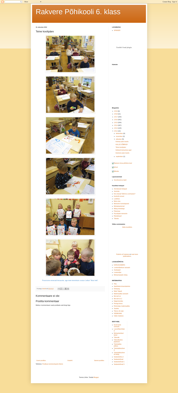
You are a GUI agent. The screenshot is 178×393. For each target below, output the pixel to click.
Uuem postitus (41, 360)
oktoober (119, 139)
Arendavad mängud (120, 189)
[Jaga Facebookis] (66, 289)
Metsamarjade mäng (120, 275)
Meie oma (117, 201)
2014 (116, 125)
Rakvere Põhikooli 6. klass (78, 12)
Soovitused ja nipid (120, 180)
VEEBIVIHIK (118, 313)
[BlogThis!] (61, 289)
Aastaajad (117, 270)
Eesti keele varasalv (117, 325)
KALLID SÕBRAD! (122, 144)
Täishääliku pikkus (117, 345)
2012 (116, 131)
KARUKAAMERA (119, 265)
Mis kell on (117, 296)
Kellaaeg (117, 289)
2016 (116, 119)
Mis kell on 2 (118, 299)
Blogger (96, 377)
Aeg (115, 284)
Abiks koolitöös (127, 227)
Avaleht (69, 360)
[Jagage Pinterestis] (68, 289)
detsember (119, 133)
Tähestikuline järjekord (118, 340)
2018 (116, 114)
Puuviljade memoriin (120, 213)
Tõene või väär (119, 311)
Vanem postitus (99, 360)
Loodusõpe (117, 272)
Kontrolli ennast (119, 196)
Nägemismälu (118, 301)
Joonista (116, 191)
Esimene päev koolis (122, 153)
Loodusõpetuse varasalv (122, 267)
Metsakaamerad (119, 206)
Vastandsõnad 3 (119, 364)
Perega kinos (118, 303)
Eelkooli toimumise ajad (123, 150)
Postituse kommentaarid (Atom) (52, 364)
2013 (116, 128)
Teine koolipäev (121, 147)
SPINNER (117, 30)
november (119, 136)
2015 (116, 122)
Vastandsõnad (118, 359)
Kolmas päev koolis (122, 141)
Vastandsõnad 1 (119, 362)
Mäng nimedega (119, 208)
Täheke (116, 218)
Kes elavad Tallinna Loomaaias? (124, 194)
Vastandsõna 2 (119, 357)
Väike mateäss (119, 316)
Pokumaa (117, 211)
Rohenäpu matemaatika (122, 306)
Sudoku (116, 308)
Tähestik (116, 337)
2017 (116, 117)
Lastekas (117, 199)
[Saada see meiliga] (59, 289)
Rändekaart (118, 216)
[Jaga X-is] (63, 289)
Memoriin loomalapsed (121, 204)
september (119, 156)
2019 (116, 111)
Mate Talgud (118, 291)
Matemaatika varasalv (121, 294)
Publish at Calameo (122, 254)
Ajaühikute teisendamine (122, 286)
